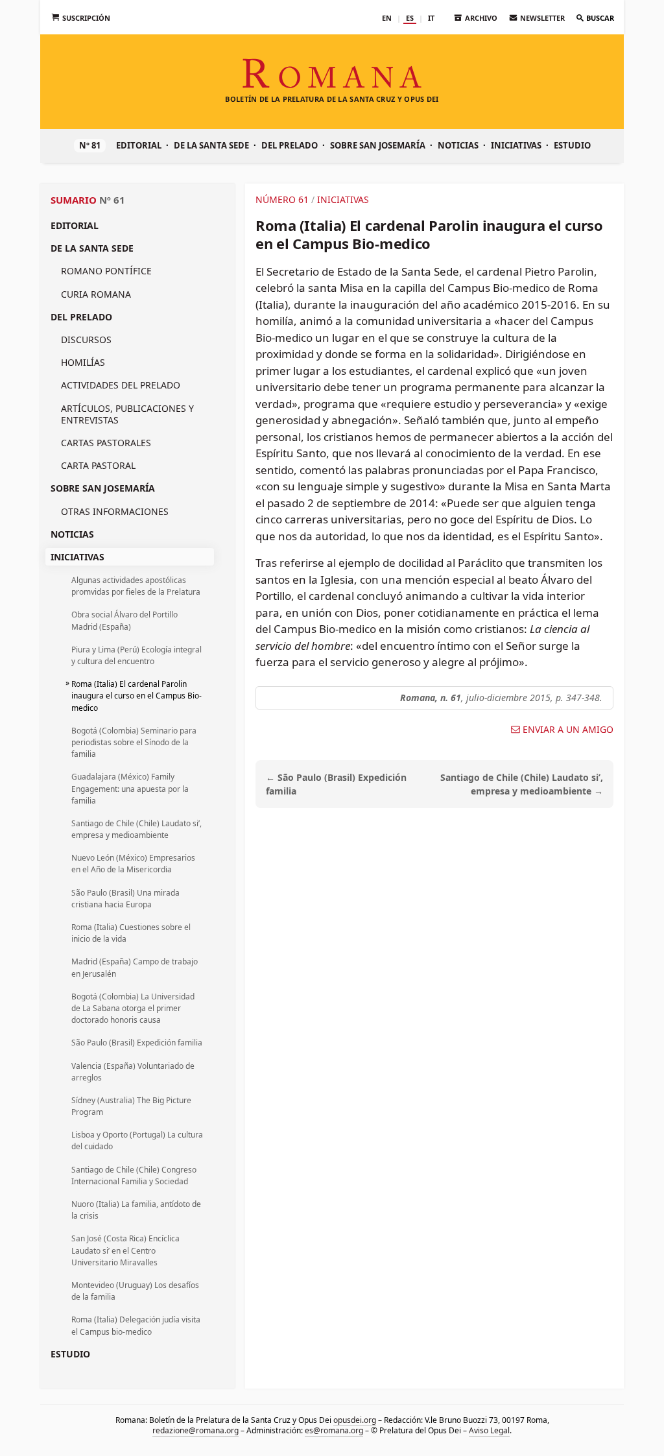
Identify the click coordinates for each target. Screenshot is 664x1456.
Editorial (138, 145)
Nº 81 (90, 145)
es (410, 18)
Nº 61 (112, 199)
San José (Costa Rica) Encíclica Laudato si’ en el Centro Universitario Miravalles (125, 1250)
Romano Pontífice (106, 271)
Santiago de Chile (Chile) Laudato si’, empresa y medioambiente (136, 829)
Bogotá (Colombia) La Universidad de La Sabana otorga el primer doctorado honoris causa (133, 1008)
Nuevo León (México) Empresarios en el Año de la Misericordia (133, 863)
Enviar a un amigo (568, 729)
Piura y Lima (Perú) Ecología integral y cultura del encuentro (136, 655)
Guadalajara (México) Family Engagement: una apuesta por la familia (130, 788)
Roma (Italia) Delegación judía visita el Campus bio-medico (135, 1325)
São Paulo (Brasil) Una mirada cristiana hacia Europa (125, 898)
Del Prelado (289, 145)
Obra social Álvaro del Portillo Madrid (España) (124, 620)
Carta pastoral (98, 465)
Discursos (86, 339)
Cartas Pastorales (106, 442)
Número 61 (282, 199)
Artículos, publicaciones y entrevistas (127, 414)
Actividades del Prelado (120, 385)
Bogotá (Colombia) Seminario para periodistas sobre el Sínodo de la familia (133, 742)
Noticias (458, 145)
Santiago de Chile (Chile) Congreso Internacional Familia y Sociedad (133, 1175)
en (387, 18)
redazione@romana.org (195, 1430)
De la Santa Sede (211, 145)
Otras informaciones (115, 511)
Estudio (572, 145)
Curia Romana (96, 294)
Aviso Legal (489, 1430)
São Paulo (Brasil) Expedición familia (136, 1042)
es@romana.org (334, 1430)
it (431, 18)
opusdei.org (354, 1420)
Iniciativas (516, 145)
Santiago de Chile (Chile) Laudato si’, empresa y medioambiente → (521, 784)
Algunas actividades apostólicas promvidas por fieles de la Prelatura (135, 586)
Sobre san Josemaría (377, 145)
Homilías (83, 362)
